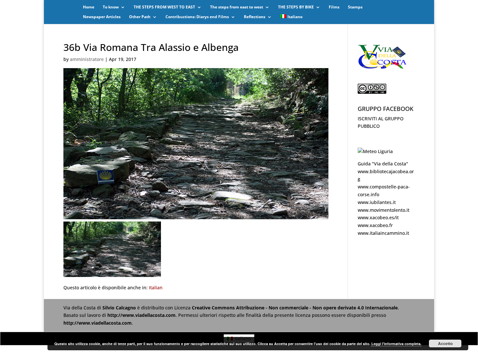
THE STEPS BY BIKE (296, 7)
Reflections (254, 17)
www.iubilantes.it (377, 202)
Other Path (140, 17)
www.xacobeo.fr (375, 225)
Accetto (445, 343)
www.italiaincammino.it (383, 233)
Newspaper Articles (102, 17)
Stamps (355, 7)
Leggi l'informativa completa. (396, 343)
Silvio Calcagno (119, 308)
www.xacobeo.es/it (378, 217)
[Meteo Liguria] (375, 151)
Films (334, 7)
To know (111, 7)
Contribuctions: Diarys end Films (197, 17)
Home (88, 7)
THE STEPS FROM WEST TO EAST (164, 7)
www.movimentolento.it (383, 210)
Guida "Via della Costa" (383, 164)
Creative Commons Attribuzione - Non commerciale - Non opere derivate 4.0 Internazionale (295, 308)
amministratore (87, 59)
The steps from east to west (236, 7)
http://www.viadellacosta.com (141, 315)
